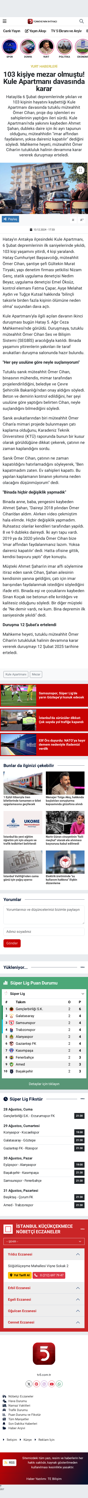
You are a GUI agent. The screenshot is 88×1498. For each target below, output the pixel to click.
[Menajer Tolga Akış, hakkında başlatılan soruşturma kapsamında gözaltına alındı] (65, 783)
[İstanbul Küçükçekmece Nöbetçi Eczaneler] (83, 1229)
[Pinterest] (36, 1384)
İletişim (12, 1440)
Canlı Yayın (11, 31)
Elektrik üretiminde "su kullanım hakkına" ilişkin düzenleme (61, 880)
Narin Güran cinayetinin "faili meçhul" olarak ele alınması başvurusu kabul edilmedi (64, 840)
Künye (28, 1440)
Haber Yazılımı (36, 1479)
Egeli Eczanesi (19, 1299)
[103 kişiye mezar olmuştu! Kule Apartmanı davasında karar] (44, 188)
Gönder (12, 943)
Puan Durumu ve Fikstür (24, 1415)
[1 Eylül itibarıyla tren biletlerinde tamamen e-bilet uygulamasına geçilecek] (22, 783)
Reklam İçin (46, 1440)
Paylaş (12, 219)
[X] (29, 1384)
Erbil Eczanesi (19, 1288)
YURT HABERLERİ (44, 66)
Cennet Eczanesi (21, 1322)
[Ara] (81, 21)
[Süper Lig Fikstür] (83, 1099)
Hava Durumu (17, 1401)
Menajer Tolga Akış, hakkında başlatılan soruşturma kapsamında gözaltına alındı (65, 801)
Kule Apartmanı (16, 674)
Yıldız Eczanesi (20, 1254)
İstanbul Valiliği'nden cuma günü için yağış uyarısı (21, 878)
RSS (11, 1462)
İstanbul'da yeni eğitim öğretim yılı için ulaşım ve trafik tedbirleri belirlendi (20, 840)
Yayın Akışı (37, 31)
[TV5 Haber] (42, 21)
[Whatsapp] (59, 1384)
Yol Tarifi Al (22, 1275)
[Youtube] (51, 1384)
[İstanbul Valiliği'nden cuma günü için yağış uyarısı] (22, 862)
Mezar (36, 674)
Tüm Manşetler (18, 1419)
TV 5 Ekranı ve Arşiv (66, 31)
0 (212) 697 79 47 (51, 1275)
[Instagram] (44, 1384)
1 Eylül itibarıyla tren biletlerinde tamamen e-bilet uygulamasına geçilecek (22, 801)
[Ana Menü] (5, 21)
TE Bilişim (55, 1479)
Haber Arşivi (16, 1428)
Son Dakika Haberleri (22, 1424)
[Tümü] (83, 967)
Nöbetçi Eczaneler (20, 1396)
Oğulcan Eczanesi (22, 1311)
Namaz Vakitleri (19, 1405)
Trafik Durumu (18, 1410)
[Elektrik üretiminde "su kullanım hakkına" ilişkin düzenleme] (65, 862)
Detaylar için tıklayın (44, 1084)
